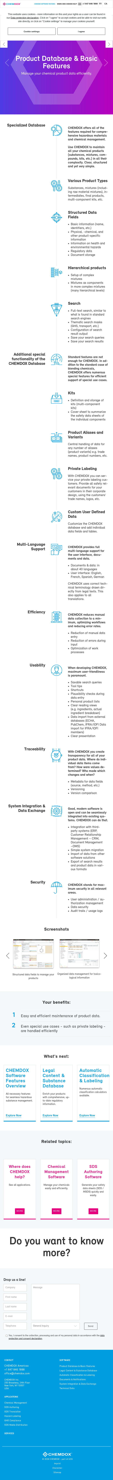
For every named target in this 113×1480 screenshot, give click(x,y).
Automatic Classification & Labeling (77, 1375)
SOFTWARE (65, 1360)
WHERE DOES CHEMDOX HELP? (67, 4)
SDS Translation (12, 1412)
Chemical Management (15, 1403)
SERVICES (9, 1433)
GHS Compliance (12, 1421)
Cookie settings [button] (32, 31)
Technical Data (67, 1388)
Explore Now (13, 1115)
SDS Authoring (11, 1407)
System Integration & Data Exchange (78, 1384)
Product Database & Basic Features (77, 1366)
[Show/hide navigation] (79, 4)
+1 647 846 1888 (90, 4)
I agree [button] (81, 31)
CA (105, 4)
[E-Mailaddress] (100, 4)
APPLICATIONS (11, 1397)
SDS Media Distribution (16, 1425)
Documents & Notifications (73, 1380)
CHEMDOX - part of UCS (61, 1459)
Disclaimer (57, 1468)
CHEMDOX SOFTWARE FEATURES (44, 4)
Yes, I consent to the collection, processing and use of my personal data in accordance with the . (56, 1337)
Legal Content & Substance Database (78, 1371)
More (19, 1211)
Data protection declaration (25, 18)
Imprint (57, 1464)
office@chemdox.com (17, 1373)
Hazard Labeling (12, 1416)
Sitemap (57, 1472)
